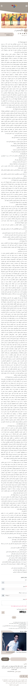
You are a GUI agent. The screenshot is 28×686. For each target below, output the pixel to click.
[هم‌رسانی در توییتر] (24, 33)
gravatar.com (7, 626)
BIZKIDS (8, 35)
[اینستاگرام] (23, 676)
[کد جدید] (3, 612)
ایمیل (24, 586)
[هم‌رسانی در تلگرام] (22, 33)
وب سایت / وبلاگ (22, 593)
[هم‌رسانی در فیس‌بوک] (26, 33)
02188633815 (10, 671)
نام (25, 580)
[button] (25, 643)
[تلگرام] (26, 676)
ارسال (14, 617)
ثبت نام (5, 659)
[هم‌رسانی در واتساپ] (18, 33)
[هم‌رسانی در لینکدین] (20, 33)
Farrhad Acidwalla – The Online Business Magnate (16, 652)
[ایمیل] (21, 676)
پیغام (24, 599)
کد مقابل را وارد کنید (21, 609)
